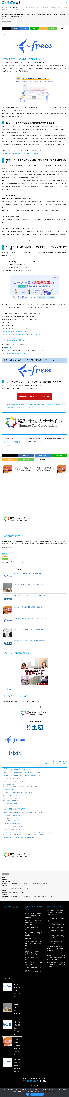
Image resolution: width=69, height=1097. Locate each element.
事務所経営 (4, 879)
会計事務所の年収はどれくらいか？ (12, 778)
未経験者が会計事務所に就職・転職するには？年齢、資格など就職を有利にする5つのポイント (27, 832)
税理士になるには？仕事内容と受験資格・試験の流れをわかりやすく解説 (22, 773)
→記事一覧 (7, 445)
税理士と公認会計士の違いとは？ (12, 795)
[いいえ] (67, 1092)
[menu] (66, 2)
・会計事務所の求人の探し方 (13, 818)
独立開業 (4, 890)
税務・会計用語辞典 (31, 883)
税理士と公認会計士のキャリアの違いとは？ (15, 798)
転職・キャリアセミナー (48, 896)
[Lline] (34, 28)
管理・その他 (5, 894)
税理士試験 (4, 892)
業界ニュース (22, 883)
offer (8, 888)
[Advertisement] (35, 488)
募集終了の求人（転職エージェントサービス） (22, 888)
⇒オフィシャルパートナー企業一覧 (58, 761)
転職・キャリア (5, 896)
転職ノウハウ (37, 896)
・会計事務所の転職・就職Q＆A (14, 823)
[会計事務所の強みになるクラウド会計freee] (34, 739)
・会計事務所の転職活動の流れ (13, 815)
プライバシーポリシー (49, 1091)
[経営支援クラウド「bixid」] (34, 752)
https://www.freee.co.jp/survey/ (19, 240)
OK (28, 1094)
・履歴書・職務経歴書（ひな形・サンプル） (17, 829)
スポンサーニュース (6, 21)
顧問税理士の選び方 (42, 883)
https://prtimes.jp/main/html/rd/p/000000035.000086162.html (19, 153)
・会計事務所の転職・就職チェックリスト (16, 826)
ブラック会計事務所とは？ (10, 789)
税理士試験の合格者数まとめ (11, 803)
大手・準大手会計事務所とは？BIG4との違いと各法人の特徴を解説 (20, 786)
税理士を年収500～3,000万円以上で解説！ (14, 781)
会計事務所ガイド (6, 883)
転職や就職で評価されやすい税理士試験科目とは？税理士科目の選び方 (21, 837)
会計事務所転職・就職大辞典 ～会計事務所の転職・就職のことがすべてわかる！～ (24, 812)
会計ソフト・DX (6, 881)
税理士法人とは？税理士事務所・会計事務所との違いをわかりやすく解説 (22, 775)
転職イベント (29, 896)
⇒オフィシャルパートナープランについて (56, 763)
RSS (37, 1085)
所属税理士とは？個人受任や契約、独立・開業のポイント (18, 792)
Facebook (34, 1085)
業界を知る (14, 883)
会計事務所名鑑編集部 (12, 442)
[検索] (62, 2)
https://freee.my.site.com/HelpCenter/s (13, 353)
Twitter (31, 1085)
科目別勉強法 (12, 892)
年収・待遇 (4, 886)
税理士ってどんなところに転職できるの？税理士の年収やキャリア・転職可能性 (23, 834)
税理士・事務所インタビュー (18, 896)
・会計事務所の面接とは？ (12, 821)
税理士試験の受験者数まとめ (11, 800)
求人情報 (4, 888)
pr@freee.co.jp (10, 347)
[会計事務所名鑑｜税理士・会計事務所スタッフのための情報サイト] (11, 2)
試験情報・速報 (20, 892)
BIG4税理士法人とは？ (9, 784)
